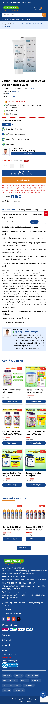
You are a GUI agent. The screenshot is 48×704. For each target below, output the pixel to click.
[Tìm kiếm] (44, 15)
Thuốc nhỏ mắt (32, 676)
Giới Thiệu (29, 154)
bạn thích (12, 361)
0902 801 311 (10, 609)
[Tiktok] (19, 619)
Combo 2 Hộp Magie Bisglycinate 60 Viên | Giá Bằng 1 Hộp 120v (11, 433)
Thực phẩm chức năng (11, 685)
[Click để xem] (24, 54)
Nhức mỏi (35, 680)
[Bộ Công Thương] (10, 665)
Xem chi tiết (12, 401)
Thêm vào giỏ (35, 401)
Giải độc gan (19, 690)
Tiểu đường (29, 685)
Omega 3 (18, 676)
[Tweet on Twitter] (20, 196)
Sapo (29, 701)
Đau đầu (24, 680)
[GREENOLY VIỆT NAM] (11, 9)
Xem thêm (23, 548)
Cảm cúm (6, 676)
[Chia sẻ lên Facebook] (12, 196)
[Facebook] (3, 619)
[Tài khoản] (34, 8)
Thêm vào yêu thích (12, 201)
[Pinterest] (16, 196)
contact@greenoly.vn (13, 613)
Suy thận (6, 690)
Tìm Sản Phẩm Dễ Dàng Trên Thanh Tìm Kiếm (16, 19)
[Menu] (44, 9)
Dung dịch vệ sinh (9, 680)
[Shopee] (14, 619)
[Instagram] (8, 619)
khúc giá (14, 498)
